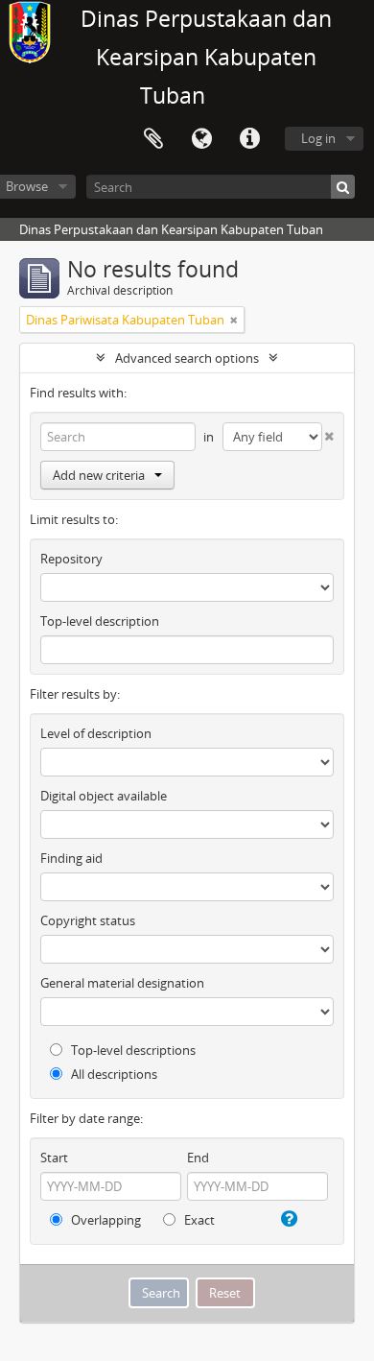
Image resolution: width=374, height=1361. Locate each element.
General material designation (122, 982)
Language (201, 139)
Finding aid (71, 858)
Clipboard (153, 139)
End (198, 1157)
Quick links (249, 139)
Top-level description (99, 621)
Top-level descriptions (132, 1050)
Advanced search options (187, 358)
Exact (198, 1220)
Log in (318, 138)
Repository (71, 558)
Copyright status (87, 920)
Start (54, 1157)
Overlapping (104, 1220)
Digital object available (103, 795)
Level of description (96, 733)
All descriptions (112, 1074)
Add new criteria (99, 475)
